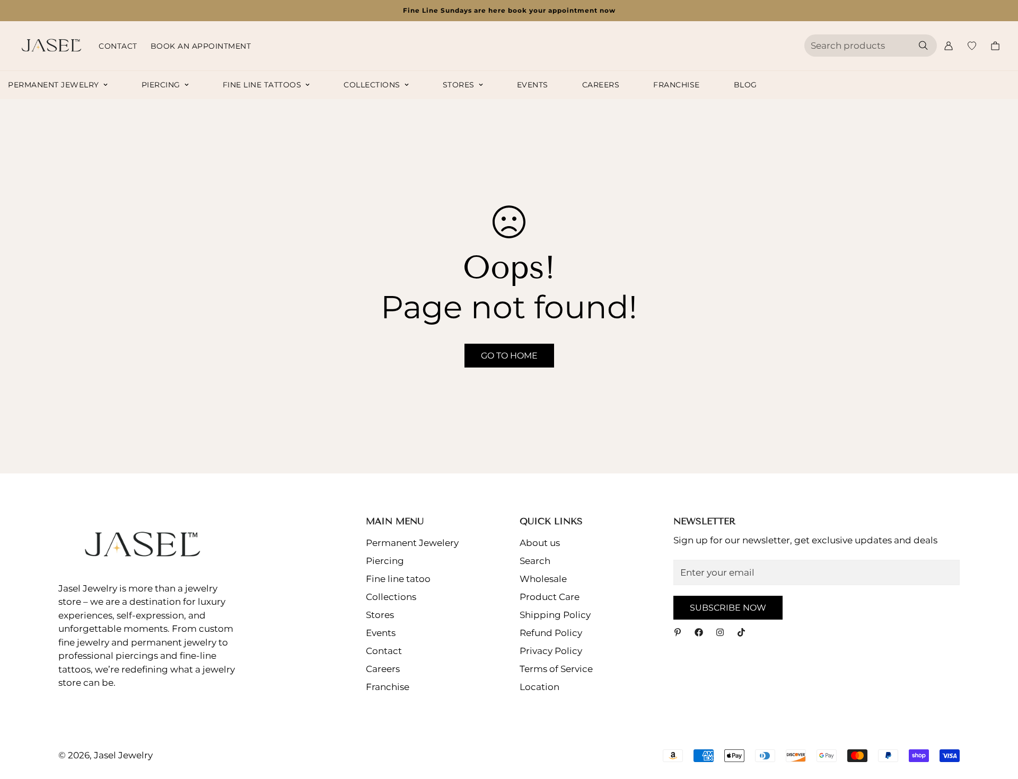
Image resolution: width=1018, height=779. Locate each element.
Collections (372, 84)
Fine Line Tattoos (262, 84)
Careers (601, 84)
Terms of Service (556, 669)
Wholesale (543, 579)
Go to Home (509, 356)
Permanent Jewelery (412, 543)
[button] (995, 45)
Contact (118, 46)
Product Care (550, 597)
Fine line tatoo (398, 579)
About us (540, 543)
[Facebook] (699, 632)
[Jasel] (49, 45)
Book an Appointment (201, 46)
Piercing (161, 84)
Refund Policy (551, 633)
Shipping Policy (555, 615)
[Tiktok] (741, 632)
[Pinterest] (677, 632)
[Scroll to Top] (997, 721)
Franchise (676, 84)
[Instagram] (720, 632)
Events (532, 84)
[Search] (923, 45)
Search (535, 561)
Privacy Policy (551, 651)
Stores (459, 84)
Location (539, 687)
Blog (745, 84)
